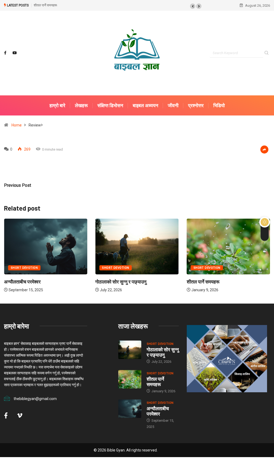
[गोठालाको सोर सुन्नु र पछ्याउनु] (129, 350)
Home (17, 125)
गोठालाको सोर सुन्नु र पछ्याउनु (120, 282)
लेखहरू (81, 105)
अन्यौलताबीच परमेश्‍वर (22, 282)
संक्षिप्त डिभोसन (110, 105)
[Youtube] (15, 53)
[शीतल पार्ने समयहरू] (129, 379)
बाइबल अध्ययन (145, 105)
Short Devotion (24, 268)
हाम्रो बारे (57, 105)
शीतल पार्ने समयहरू (45, 5)
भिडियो (219, 105)
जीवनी (173, 105)
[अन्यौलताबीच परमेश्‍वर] (129, 408)
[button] (192, 6)
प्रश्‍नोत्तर (196, 105)
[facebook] (5, 53)
